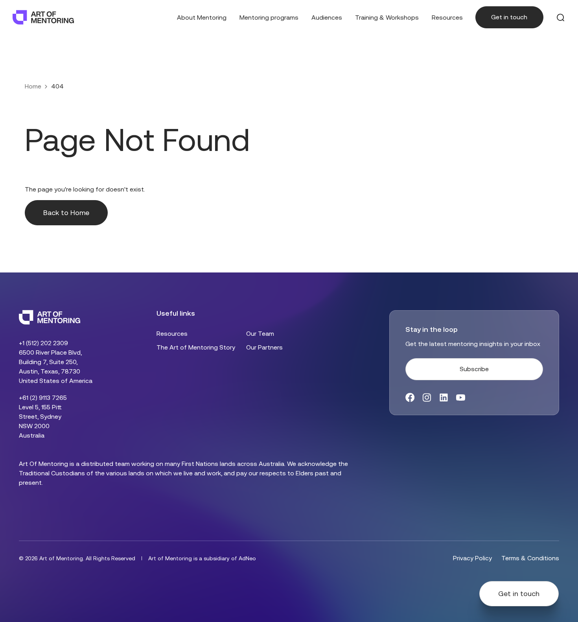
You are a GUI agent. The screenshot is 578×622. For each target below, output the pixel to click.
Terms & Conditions (530, 558)
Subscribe (474, 369)
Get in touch (509, 17)
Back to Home (66, 213)
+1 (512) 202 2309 (43, 343)
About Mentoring (201, 17)
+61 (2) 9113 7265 (43, 397)
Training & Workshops (387, 17)
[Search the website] (560, 17)
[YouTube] (460, 397)
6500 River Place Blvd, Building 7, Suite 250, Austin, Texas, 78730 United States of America (55, 366)
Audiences (326, 17)
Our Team (260, 333)
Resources (447, 17)
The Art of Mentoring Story (195, 347)
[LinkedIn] (443, 397)
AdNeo (247, 558)
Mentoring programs (268, 17)
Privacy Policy (472, 558)
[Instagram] (426, 397)
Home (33, 86)
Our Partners (264, 347)
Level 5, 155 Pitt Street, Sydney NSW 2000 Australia (40, 421)
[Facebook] (409, 397)
